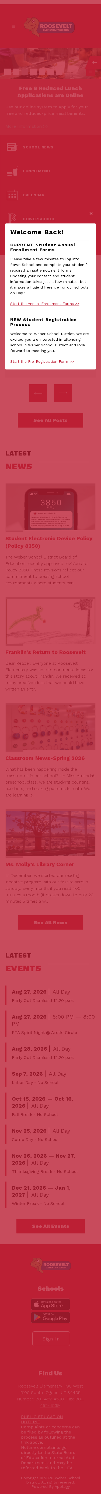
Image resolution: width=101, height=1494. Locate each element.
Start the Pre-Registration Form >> (42, 361)
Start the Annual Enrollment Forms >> (44, 303)
